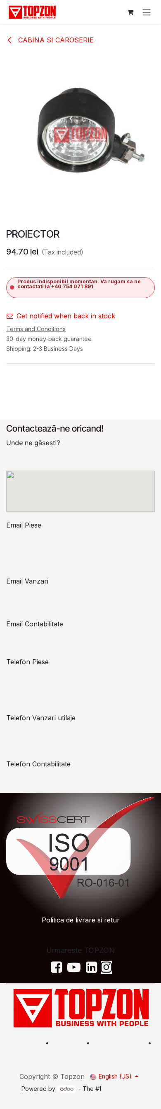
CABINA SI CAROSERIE (55, 40)
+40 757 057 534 (41, 780)
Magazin (67, 1043)
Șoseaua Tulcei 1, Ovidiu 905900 (57, 459)
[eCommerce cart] (130, 12)
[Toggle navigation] (146, 12)
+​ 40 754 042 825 (39, 734)
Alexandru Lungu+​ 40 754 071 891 (38, 683)
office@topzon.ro (41, 640)
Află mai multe (117, 1043)
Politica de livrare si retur (81, 920)
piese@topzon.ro (40, 541)
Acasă (30, 1043)
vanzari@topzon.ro (43, 594)
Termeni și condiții (127, 1052)
